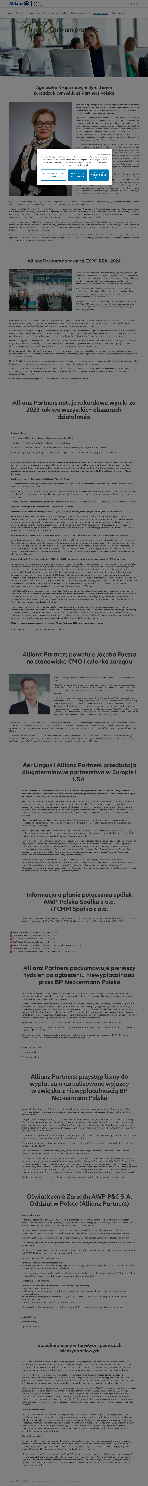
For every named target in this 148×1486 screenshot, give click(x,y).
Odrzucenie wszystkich (77, 175)
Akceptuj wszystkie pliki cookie (99, 175)
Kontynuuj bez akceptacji (104, 154)
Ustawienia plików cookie (53, 175)
